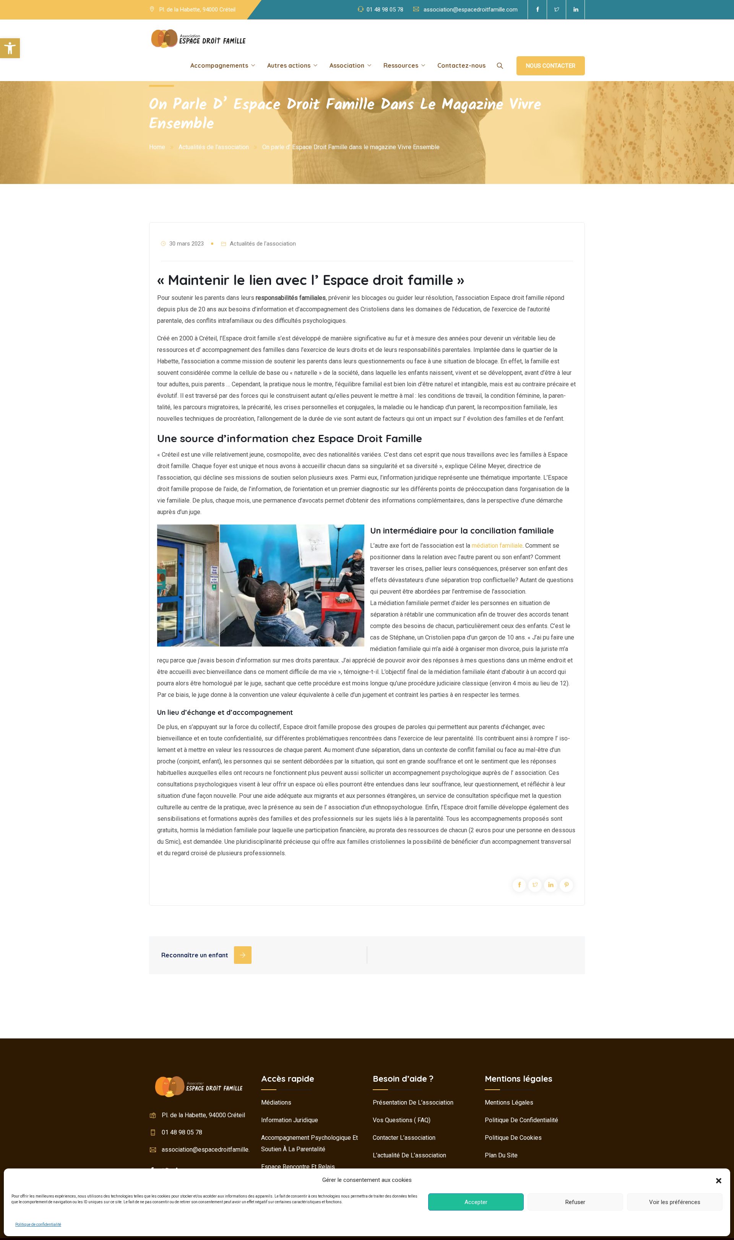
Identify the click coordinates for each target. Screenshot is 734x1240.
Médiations (276, 1102)
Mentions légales (509, 1102)
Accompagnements (219, 65)
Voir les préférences (674, 1202)
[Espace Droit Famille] (198, 38)
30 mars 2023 (186, 243)
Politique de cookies (513, 1137)
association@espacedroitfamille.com (471, 9)
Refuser (575, 1202)
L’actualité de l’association (409, 1155)
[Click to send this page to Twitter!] (535, 885)
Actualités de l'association (214, 147)
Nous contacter (550, 65)
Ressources (400, 65)
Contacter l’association (404, 1137)
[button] (10, 48)
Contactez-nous (461, 65)
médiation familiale (497, 545)
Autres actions (288, 65)
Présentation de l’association (413, 1102)
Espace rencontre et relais (298, 1166)
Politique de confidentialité (38, 1224)
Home (157, 147)
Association (347, 65)
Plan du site (501, 1155)
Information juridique (289, 1120)
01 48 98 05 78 (385, 9)
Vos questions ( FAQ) (401, 1120)
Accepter (475, 1202)
